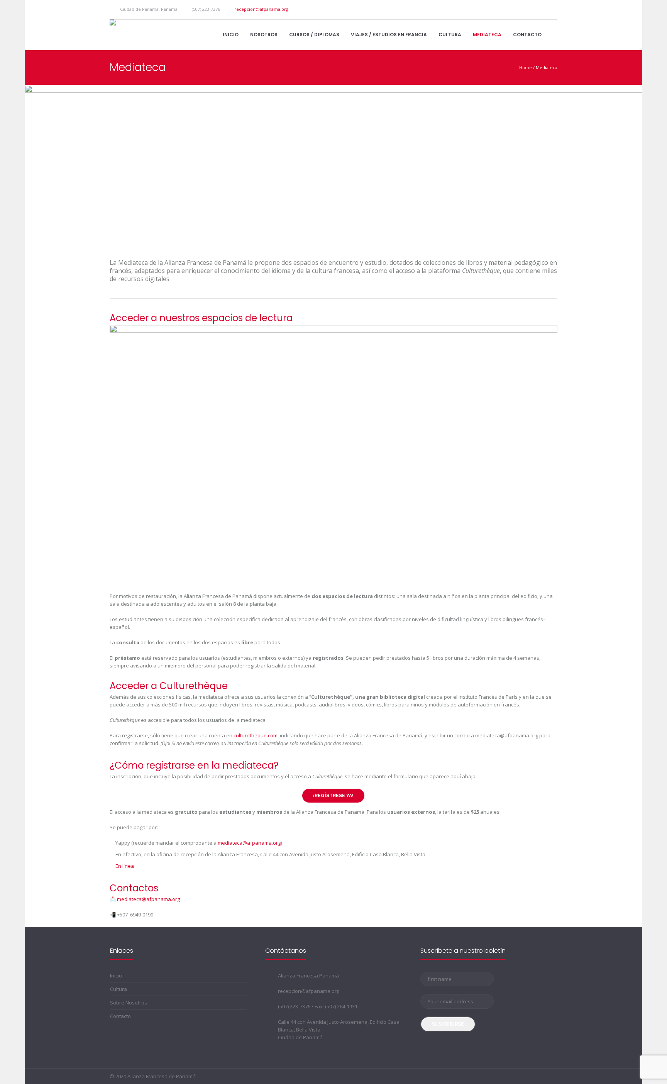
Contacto (120, 1016)
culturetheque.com (256, 735)
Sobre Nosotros (128, 1002)
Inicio (116, 975)
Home (525, 67)
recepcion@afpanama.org (261, 9)
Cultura (118, 989)
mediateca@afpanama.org (148, 899)
